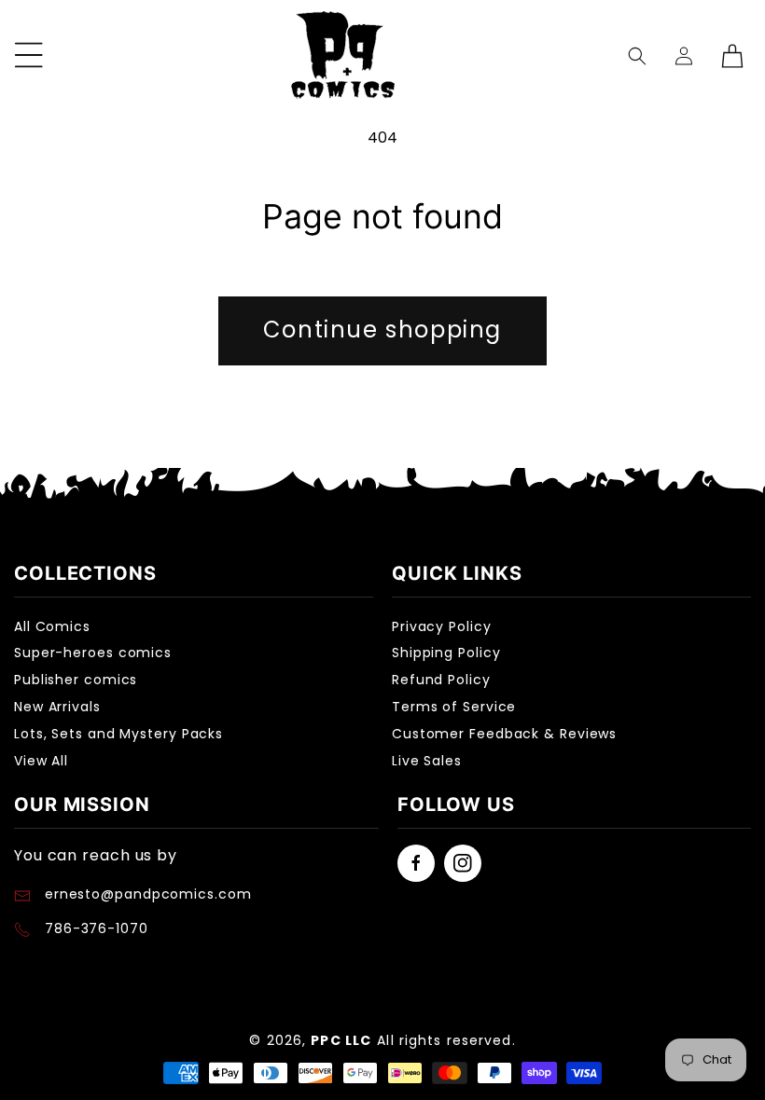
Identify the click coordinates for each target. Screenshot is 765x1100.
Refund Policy (441, 679)
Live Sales (427, 760)
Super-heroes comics (93, 652)
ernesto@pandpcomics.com (146, 894)
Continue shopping (382, 329)
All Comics (52, 626)
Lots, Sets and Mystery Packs (118, 733)
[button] (637, 55)
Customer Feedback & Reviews (504, 733)
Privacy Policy (442, 626)
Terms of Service (454, 706)
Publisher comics (75, 679)
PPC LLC (341, 1040)
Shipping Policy (446, 652)
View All (41, 760)
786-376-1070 (96, 928)
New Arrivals (57, 706)
